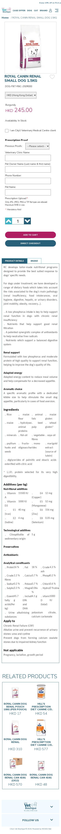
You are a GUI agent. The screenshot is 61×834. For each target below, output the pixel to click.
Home (5, 17)
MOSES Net (46, 829)
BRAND (43, 10)
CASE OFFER (19, 10)
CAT (36, 10)
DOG (29, 10)
